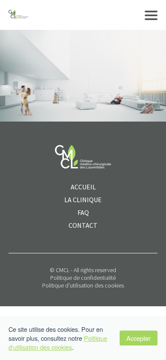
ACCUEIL (83, 187)
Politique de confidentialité (83, 278)
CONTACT (83, 225)
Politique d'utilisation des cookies (83, 285)
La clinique (83, 199)
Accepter (138, 338)
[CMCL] (19, 15)
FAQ (83, 212)
